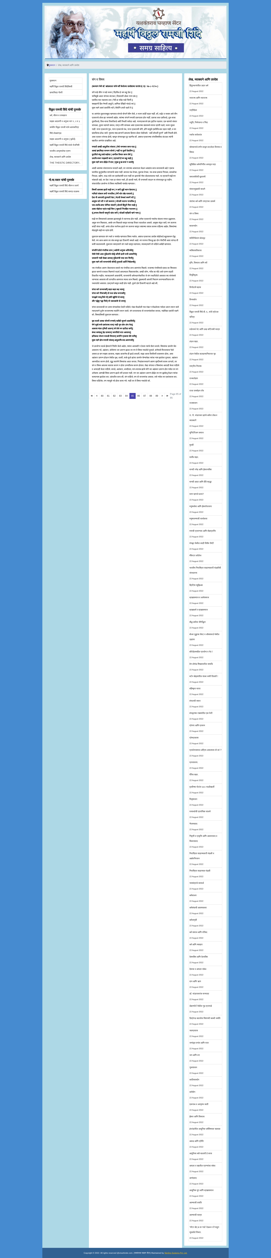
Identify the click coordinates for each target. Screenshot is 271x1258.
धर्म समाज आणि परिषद (198, 935)
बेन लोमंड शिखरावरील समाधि (201, 667)
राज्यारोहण (196, 381)
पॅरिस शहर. (196, 777)
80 (102, 396)
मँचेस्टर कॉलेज (196, 558)
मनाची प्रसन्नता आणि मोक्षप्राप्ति (202, 534)
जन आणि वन (196, 1058)
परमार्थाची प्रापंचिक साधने (200, 814)
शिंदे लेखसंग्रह (55, 133)
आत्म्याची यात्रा (196, 1218)
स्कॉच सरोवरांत (196, 137)
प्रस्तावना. (196, 765)
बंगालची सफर (196, 704)
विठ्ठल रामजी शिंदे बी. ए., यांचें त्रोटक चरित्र (203, 317)
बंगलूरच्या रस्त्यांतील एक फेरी (200, 716)
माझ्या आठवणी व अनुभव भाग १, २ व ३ (65, 121)
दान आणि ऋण (196, 984)
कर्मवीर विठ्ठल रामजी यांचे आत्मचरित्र (64, 127)
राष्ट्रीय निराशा (196, 369)
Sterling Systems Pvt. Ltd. (175, 1253)
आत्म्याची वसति (196, 1205)
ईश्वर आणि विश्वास (197, 1119)
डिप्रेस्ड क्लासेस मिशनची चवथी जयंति (204, 1021)
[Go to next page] (162, 396)
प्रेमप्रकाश (196, 740)
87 (144, 396)
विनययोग (196, 302)
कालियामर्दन (196, 1082)
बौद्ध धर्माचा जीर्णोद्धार (197, 625)
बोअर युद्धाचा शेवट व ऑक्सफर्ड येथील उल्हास (204, 639)
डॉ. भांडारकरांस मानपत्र (199, 996)
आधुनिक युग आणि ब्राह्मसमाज (201, 1193)
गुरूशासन (196, 1070)
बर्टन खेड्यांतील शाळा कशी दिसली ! (203, 679)
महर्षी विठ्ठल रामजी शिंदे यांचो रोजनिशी (64, 145)
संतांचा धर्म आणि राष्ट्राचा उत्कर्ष (202, 204)
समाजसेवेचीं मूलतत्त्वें (197, 179)
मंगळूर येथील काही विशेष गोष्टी (201, 546)
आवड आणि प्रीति (196, 1144)
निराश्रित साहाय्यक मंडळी (199, 874)
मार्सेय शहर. (196, 460)
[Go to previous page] (96, 396)
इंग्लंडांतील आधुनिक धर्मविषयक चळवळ (204, 1132)
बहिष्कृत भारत (196, 691)
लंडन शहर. (196, 344)
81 (108, 396)
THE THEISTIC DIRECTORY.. (65, 163)
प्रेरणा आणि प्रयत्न (197, 728)
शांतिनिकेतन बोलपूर (197, 241)
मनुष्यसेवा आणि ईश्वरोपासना (200, 509)
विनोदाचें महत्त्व (196, 290)
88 (150, 396)
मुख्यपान (53, 80)
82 (114, 396)
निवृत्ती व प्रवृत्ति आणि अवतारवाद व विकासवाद (203, 841)
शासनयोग (196, 229)
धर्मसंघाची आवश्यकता (198, 910)
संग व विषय (196, 216)
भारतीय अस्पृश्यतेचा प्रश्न (60, 151)
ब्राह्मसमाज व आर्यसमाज (199, 600)
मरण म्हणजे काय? (196, 497)
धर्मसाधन (196, 898)
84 (126, 396)
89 (157, 396)
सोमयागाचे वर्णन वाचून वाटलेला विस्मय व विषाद (205, 152)
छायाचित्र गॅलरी (56, 92)
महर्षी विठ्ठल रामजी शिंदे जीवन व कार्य (64, 185)
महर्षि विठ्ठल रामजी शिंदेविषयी (61, 86)
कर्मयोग (196, 1095)
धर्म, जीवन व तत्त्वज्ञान (58, 115)
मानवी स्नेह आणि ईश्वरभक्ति (200, 472)
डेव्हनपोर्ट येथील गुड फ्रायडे (200, 1009)
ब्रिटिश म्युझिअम (196, 588)
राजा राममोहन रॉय (196, 393)
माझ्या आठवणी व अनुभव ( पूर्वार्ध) (62, 139)
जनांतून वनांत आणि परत (199, 1046)
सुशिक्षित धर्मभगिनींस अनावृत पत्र (202, 167)
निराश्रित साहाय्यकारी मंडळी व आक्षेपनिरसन (201, 858)
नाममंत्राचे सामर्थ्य (196, 886)
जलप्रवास (196, 1033)
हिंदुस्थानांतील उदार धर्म (198, 88)
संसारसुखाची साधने (197, 192)
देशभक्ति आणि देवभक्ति (198, 960)
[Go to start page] (92, 396)
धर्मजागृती (196, 923)
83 (120, 396)
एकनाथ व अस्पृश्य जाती (198, 1107)
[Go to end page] (167, 396)
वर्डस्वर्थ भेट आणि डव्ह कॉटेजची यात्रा (204, 332)
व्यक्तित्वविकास (196, 253)
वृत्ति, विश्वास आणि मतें (198, 265)
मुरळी (196, 448)
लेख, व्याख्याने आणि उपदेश (60, 157)
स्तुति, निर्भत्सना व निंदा (198, 125)
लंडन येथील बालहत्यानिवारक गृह (202, 357)
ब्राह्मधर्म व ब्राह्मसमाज (198, 613)
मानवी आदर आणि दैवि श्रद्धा (200, 485)
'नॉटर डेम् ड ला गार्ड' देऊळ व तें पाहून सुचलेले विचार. (204, 1232)
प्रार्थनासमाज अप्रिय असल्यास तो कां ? (205, 753)
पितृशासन (196, 802)
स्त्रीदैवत (196, 113)
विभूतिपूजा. (196, 278)
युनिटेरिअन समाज (196, 435)
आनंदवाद (196, 1181)
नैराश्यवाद (196, 827)
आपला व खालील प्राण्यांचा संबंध (202, 1168)
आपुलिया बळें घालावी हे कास (200, 1156)
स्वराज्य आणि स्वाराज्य (198, 101)
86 (138, 396)
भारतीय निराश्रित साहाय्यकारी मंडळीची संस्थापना (205, 573)
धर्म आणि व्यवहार (196, 947)
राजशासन (196, 406)
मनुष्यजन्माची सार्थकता (198, 521)
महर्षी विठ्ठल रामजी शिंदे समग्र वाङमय (64, 191)
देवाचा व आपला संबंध (197, 972)
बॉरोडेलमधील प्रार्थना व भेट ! (201, 654)
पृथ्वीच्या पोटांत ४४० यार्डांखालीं (201, 790)
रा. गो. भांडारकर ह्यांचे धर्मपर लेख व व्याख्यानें (203, 420)
